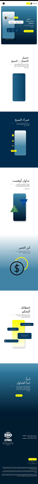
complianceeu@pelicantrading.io (29, 435)
